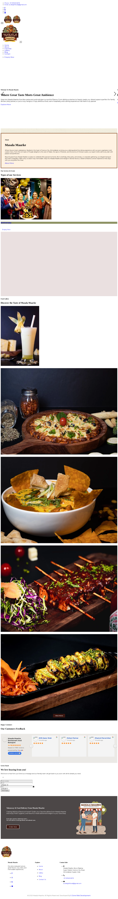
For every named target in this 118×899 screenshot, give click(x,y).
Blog (6, 52)
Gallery (7, 50)
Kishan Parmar (72, 738)
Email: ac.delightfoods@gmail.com (15, 5)
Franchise (7, 49)
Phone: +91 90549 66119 (12, 3)
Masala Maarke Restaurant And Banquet (15, 741)
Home (6, 45)
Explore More (6, 104)
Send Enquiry (5, 790)
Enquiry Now (9, 57)
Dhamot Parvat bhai (103, 738)
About (6, 47)
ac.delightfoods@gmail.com (72, 883)
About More (9, 163)
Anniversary (6, 223)
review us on (13, 753)
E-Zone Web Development (81, 895)
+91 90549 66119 (68, 878)
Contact (7, 54)
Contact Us (42, 879)
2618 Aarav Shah (45, 738)
